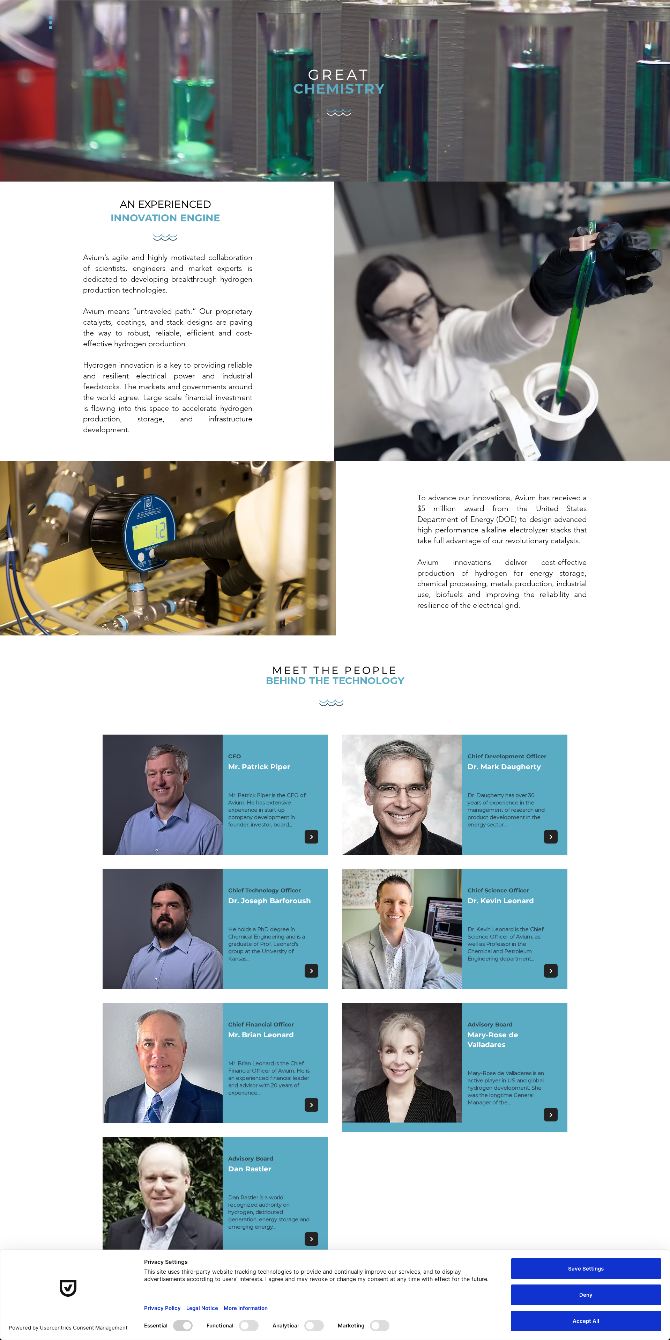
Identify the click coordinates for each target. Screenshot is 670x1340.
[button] (56, 25)
